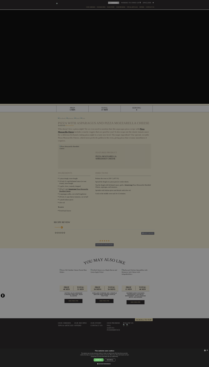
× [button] (207, 350)
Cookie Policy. (115, 356)
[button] (104, 364)
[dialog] (104, 357)
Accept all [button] (99, 360)
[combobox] (205, 350)
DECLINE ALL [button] (110, 360)
